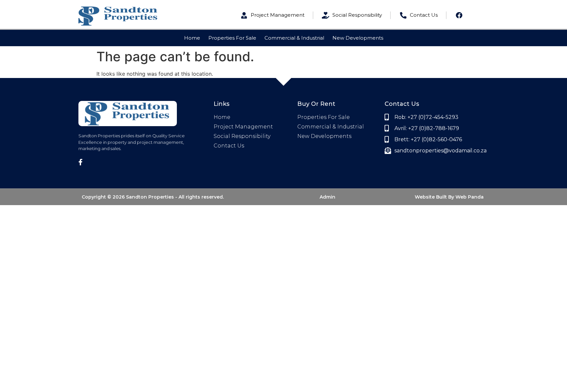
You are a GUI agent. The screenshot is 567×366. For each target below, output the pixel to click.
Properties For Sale (232, 38)
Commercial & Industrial (294, 38)
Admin (327, 197)
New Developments (357, 38)
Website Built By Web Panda (449, 197)
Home (192, 38)
